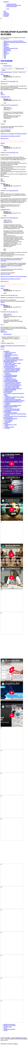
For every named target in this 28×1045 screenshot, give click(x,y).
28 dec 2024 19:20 (13, 152)
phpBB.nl (16, 1043)
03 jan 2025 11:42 (13, 311)
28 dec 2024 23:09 (13, 190)
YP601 (2, 74)
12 (9, 75)
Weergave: (4, 337)
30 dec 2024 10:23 (13, 217)
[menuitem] (11, 4)
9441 (10, 99)
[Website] (6, 28)
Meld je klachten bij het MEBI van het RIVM (10, 136)
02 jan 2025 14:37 (13, 295)
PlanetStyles (19, 1037)
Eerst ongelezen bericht (6, 72)
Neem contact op (5, 138)
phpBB (8, 1037)
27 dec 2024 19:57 (13, 105)
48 (9, 184)
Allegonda (3, 183)
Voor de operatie (6, 61)
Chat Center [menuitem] (6, 13)
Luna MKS (3, 98)
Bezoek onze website (5, 131)
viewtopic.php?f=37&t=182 (7, 127)
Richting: (11, 338)
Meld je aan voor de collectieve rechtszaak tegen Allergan (14, 133)
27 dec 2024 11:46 (13, 81)
